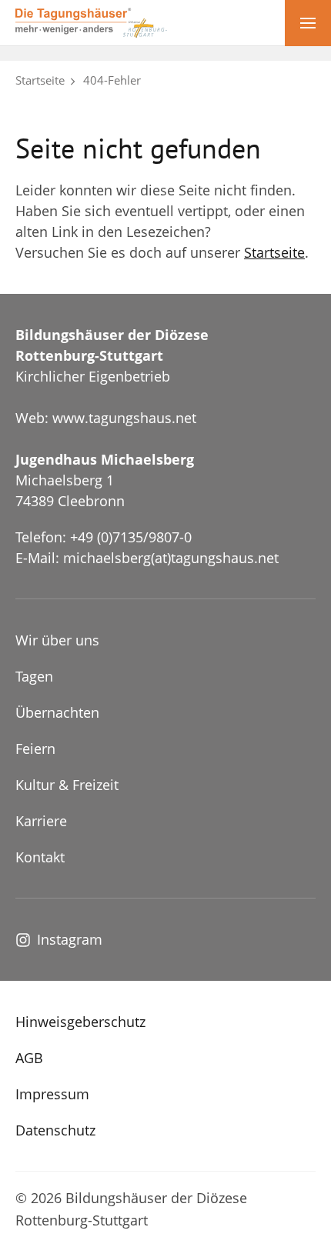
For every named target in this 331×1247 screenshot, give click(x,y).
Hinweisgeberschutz (80, 1021)
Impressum (52, 1094)
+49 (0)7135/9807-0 (131, 537)
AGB (29, 1058)
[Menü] (308, 23)
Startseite (40, 80)
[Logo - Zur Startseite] (91, 21)
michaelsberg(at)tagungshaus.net (171, 557)
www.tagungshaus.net (124, 417)
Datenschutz (55, 1130)
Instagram (69, 939)
